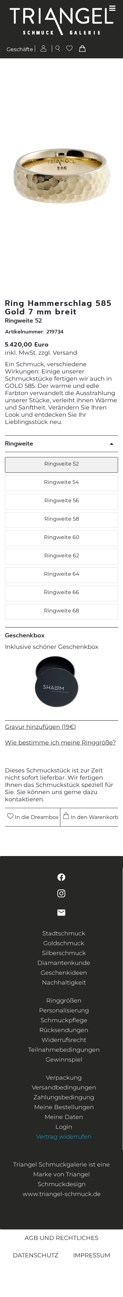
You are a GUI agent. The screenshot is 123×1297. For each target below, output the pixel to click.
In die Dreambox (36, 817)
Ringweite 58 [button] (61, 519)
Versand (65, 352)
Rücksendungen (63, 1030)
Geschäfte (20, 49)
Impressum (91, 1255)
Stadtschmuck (63, 933)
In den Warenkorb (93, 817)
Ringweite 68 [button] (61, 611)
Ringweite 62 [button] (61, 555)
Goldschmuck (63, 943)
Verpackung (64, 1077)
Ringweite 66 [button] (61, 592)
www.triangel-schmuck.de (62, 1194)
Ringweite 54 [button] (61, 482)
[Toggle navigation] (112, 8)
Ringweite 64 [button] (61, 574)
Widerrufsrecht (64, 1040)
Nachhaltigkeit (64, 982)
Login (63, 1126)
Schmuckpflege (64, 1020)
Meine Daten (64, 1117)
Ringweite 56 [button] (61, 500)
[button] (114, 178)
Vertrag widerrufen (64, 1136)
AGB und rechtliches (61, 1238)
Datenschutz (35, 1255)
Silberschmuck (64, 953)
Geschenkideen (64, 972)
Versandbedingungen (64, 1087)
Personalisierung (64, 1010)
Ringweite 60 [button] (61, 537)
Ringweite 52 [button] (61, 464)
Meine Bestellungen (64, 1107)
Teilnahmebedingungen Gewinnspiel (64, 1054)
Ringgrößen (63, 1000)
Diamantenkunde (63, 963)
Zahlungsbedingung (63, 1097)
